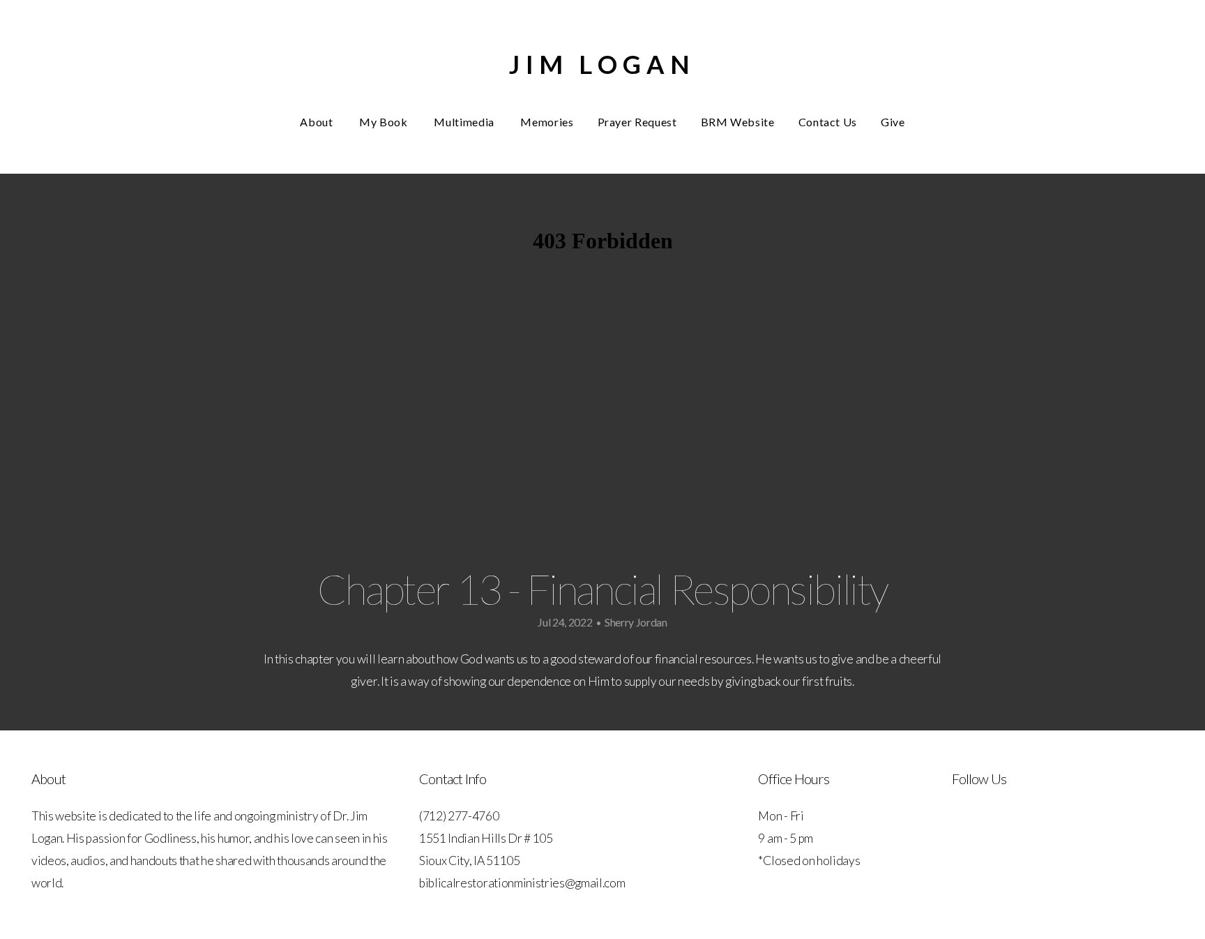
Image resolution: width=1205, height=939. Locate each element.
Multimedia (465, 121)
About (317, 121)
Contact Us (827, 121)
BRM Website (738, 121)
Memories (546, 121)
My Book (384, 121)
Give (893, 121)
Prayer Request (637, 121)
